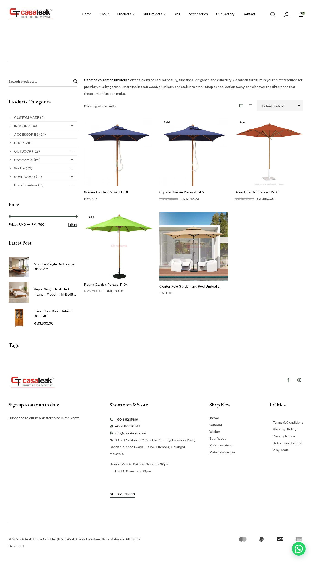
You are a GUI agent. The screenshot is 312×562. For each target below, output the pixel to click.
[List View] (250, 105)
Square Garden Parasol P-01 (106, 192)
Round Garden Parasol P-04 (106, 284)
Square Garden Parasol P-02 (181, 192)
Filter (72, 224)
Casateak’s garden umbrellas (107, 80)
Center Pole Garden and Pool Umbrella (189, 286)
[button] (299, 549)
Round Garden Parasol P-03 (257, 192)
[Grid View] (241, 105)
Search (75, 81)
